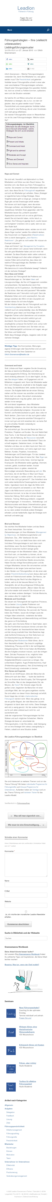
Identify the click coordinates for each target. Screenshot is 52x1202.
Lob (40, 471)
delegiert (14, 379)
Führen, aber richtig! (27, 1063)
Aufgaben (9, 1108)
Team (8, 1158)
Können (9, 1151)
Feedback (10, 1115)
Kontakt (43, 1194)
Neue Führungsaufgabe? (29, 1007)
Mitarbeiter (9, 1144)
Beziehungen (11, 1147)
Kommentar (10, 851)
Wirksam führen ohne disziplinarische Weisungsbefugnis (28, 1029)
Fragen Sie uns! (25, 1018)
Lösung (19, 604)
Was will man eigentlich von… (26, 815)
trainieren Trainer (30, 792)
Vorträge (35, 789)
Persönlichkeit (24, 79)
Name (7, 880)
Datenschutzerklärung (30, 1196)
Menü (9, 30)
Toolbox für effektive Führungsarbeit (27, 1082)
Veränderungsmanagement (16, 1176)
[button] (15, 59)
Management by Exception (34, 246)
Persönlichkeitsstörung (20, 574)
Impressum (18, 1196)
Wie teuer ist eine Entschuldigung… (26, 824)
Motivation (10, 1154)
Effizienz (9, 1169)
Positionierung (11, 1172)
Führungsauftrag (23, 803)
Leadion (14, 1191)
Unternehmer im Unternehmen (17, 1161)
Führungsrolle (11, 1137)
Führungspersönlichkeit (14, 1126)
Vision (17, 685)
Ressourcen (31, 437)
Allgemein (9, 1105)
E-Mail (7, 891)
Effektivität (10, 1165)
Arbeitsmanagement (14, 1130)
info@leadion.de (26, 20)
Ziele (8, 1122)
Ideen (33, 279)
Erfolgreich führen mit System (31, 1045)
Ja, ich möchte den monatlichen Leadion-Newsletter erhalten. (25, 915)
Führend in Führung (26, 9)
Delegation (10, 1112)
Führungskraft (29, 190)
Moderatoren (23, 640)
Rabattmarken (38, 235)
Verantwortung (10, 307)
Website (8, 901)
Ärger (42, 457)
